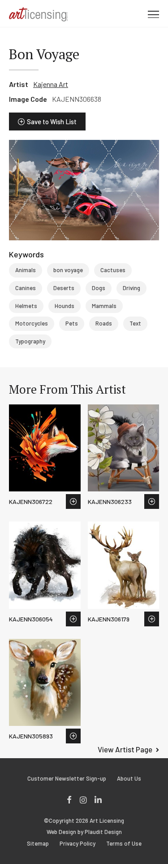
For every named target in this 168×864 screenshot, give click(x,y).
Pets (71, 323)
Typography (30, 341)
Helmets (26, 305)
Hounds (64, 305)
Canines (25, 287)
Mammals (104, 305)
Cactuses (112, 270)
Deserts (63, 287)
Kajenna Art (50, 84)
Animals (25, 270)
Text (135, 323)
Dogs (98, 287)
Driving (131, 287)
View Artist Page (125, 749)
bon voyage (68, 270)
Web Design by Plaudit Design (84, 832)
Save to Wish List (52, 121)
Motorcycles (31, 323)
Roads (103, 323)
